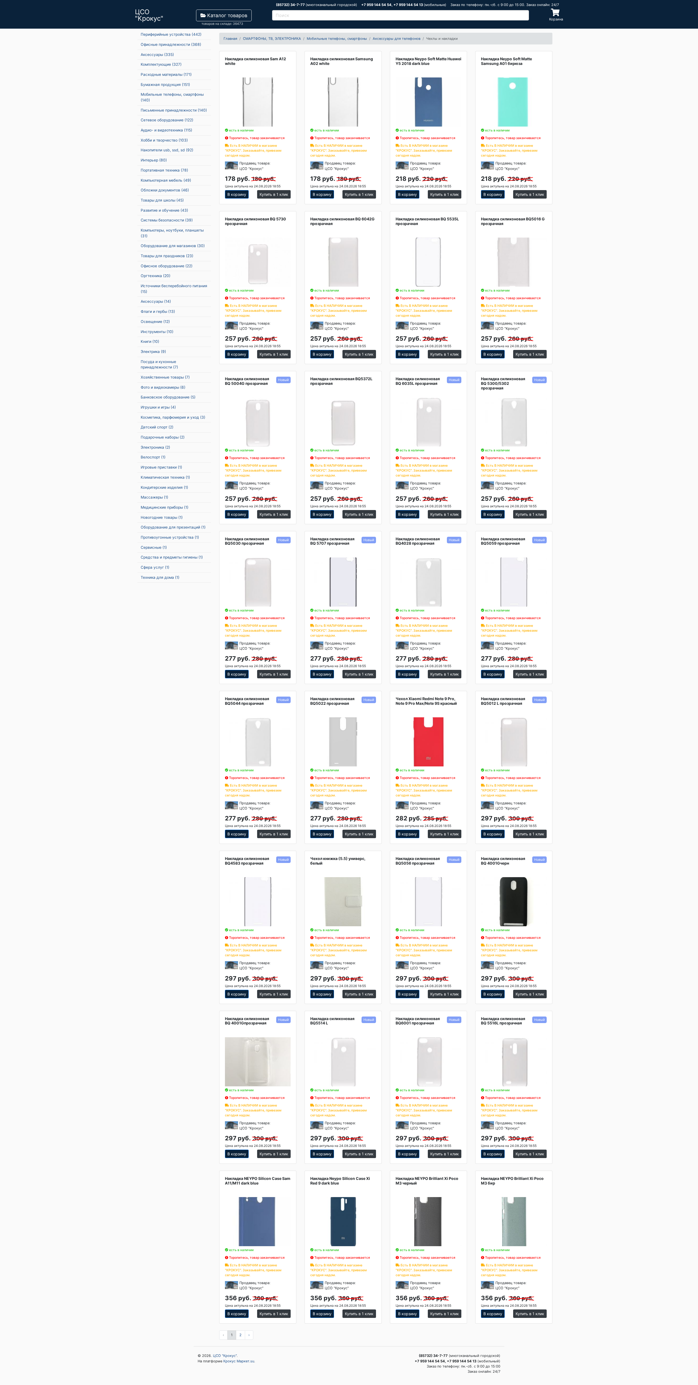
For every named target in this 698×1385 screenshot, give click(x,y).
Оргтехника (155, 276)
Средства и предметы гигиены (172, 557)
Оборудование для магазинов (173, 246)
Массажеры (154, 497)
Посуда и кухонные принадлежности (159, 364)
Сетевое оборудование (167, 120)
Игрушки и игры (158, 407)
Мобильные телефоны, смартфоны (172, 97)
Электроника (155, 447)
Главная (230, 39)
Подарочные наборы (163, 437)
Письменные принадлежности (174, 110)
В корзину (236, 194)
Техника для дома (160, 577)
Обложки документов (165, 190)
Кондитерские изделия (164, 487)
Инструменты (157, 331)
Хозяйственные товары (165, 377)
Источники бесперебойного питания (174, 289)
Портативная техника (164, 170)
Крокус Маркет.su (238, 1361)
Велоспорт (153, 457)
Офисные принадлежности (171, 44)
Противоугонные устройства (170, 537)
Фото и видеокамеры (163, 387)
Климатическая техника (165, 477)
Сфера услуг (155, 567)
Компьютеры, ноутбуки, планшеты (172, 233)
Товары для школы (162, 200)
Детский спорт (157, 427)
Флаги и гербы (158, 311)
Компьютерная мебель (166, 180)
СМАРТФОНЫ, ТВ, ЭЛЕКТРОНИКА (272, 39)
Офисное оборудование (166, 266)
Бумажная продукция (165, 84)
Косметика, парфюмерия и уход (173, 417)
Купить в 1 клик (274, 194)
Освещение (155, 321)
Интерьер (154, 160)
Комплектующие (161, 64)
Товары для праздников (167, 256)
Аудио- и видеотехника (166, 130)
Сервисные (154, 547)
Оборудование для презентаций (173, 527)
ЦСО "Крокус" (225, 1356)
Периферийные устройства (171, 34)
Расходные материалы (166, 74)
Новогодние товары (162, 517)
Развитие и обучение (164, 210)
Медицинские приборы (164, 507)
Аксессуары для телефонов (396, 39)
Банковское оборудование (168, 397)
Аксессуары (157, 54)
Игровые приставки (161, 467)
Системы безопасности (167, 220)
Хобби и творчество (164, 140)
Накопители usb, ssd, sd (167, 150)
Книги (150, 341)
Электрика (153, 351)
